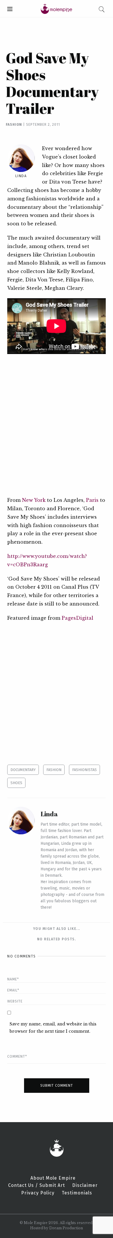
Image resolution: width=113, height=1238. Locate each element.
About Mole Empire (53, 1178)
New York (33, 500)
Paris (92, 500)
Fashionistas (84, 770)
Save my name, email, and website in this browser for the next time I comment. (53, 1027)
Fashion (14, 125)
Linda (21, 176)
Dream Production (66, 1228)
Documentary (23, 770)
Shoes (16, 783)
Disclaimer (85, 1185)
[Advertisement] (56, 424)
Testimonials (77, 1193)
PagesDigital (77, 618)
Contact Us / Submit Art (36, 1185)
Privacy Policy (37, 1193)
